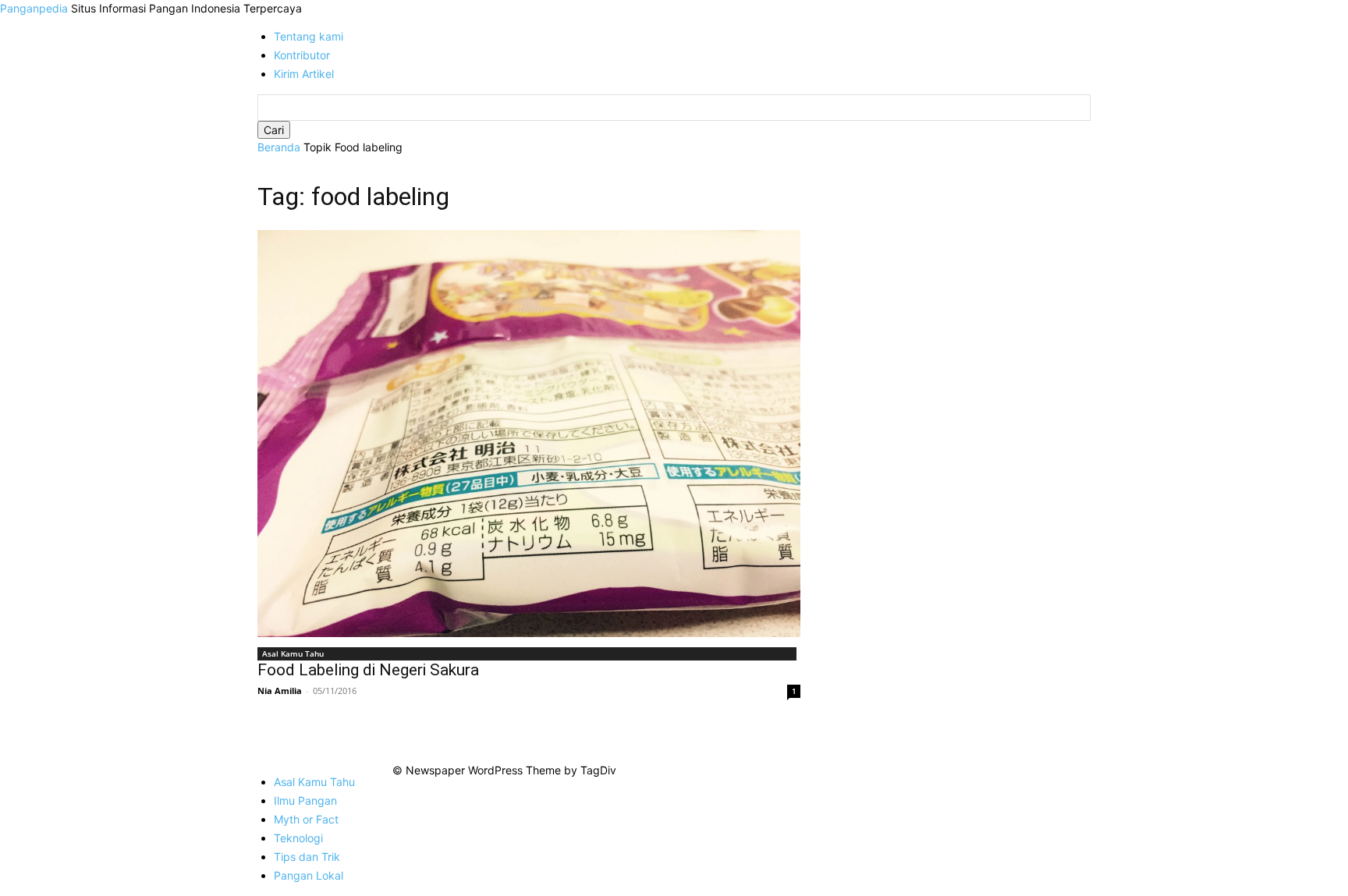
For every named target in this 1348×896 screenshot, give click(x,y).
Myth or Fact (306, 819)
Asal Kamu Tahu (293, 653)
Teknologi (298, 838)
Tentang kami (308, 36)
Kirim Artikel (304, 73)
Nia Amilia (279, 690)
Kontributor (302, 55)
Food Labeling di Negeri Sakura (368, 669)
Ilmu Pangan (305, 800)
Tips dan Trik (307, 856)
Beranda (278, 147)
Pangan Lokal (308, 875)
